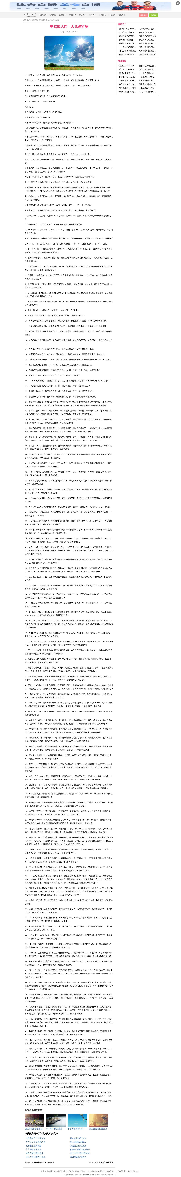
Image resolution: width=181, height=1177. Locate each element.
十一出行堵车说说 (146, 73)
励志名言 (62, 15)
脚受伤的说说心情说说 (128, 43)
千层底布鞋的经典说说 (128, 92)
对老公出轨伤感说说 (127, 51)
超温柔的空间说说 (78, 1146)
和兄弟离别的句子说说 (148, 32)
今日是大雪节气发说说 (35, 1138)
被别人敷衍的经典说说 (128, 36)
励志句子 (52, 15)
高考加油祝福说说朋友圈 (149, 51)
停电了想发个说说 (146, 88)
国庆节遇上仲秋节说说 (148, 69)
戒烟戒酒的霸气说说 (147, 36)
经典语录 (112, 15)
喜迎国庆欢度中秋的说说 (129, 73)
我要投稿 (143, 15)
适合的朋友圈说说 (126, 69)
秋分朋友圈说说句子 (127, 77)
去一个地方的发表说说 (128, 47)
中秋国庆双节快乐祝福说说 (130, 81)
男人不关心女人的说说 (35, 1157)
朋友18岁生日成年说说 (148, 47)
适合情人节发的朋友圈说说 (150, 29)
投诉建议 (154, 15)
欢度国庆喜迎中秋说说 (104, 1162)
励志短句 (72, 15)
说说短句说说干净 (126, 66)
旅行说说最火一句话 (127, 88)
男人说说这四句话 (78, 1142)
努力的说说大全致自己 (128, 29)
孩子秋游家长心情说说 (128, 84)
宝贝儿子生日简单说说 (148, 92)
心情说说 (102, 15)
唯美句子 (92, 15)
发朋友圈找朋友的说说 (148, 66)
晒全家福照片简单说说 (148, 43)
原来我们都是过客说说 (128, 40)
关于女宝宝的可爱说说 (80, 1153)
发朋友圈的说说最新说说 (149, 81)
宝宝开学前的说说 (33, 1149)
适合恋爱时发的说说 (34, 1153)
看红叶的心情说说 (146, 40)
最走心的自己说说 (78, 1138)
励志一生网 (26, 20)
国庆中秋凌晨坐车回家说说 (43, 1162)
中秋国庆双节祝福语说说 (149, 77)
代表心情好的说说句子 (80, 1149)
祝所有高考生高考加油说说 (130, 55)
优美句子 (82, 15)
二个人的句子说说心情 (35, 1142)
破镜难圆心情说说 (78, 1157)
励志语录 (43, 15)
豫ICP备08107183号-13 (108, 1175)
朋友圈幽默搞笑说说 (147, 84)
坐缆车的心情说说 (126, 32)
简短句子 (121, 15)
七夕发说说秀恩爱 (33, 1146)
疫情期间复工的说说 (147, 55)
